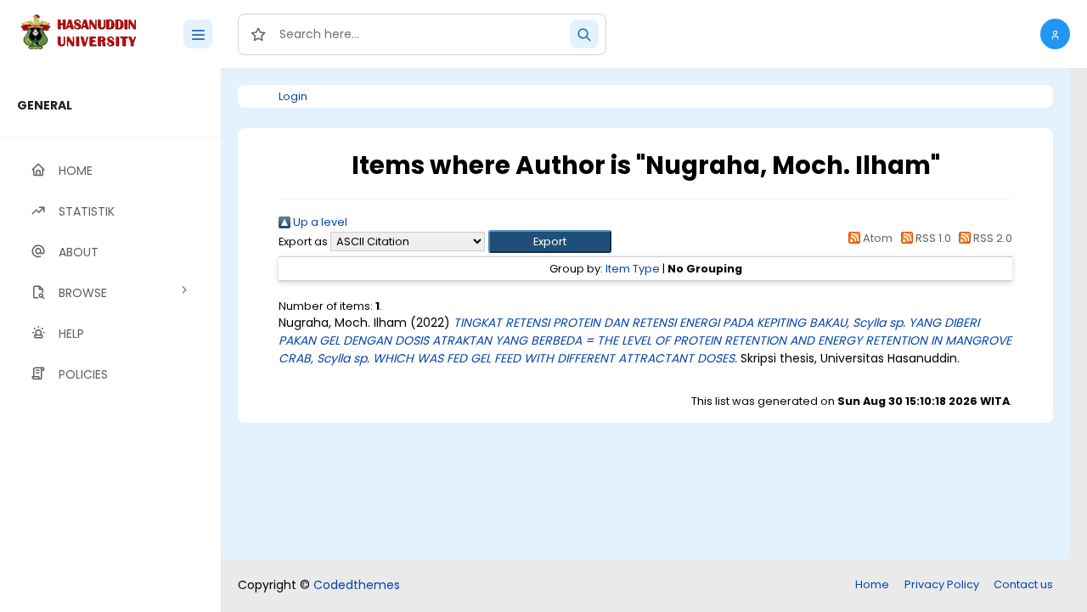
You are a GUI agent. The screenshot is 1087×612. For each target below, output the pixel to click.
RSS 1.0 (931, 238)
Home (872, 584)
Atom (876, 238)
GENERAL (44, 105)
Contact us (1023, 584)
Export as (303, 241)
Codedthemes (356, 584)
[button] (1055, 34)
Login (293, 96)
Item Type (632, 268)
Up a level (318, 222)
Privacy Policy (941, 584)
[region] (110, 340)
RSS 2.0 (991, 238)
